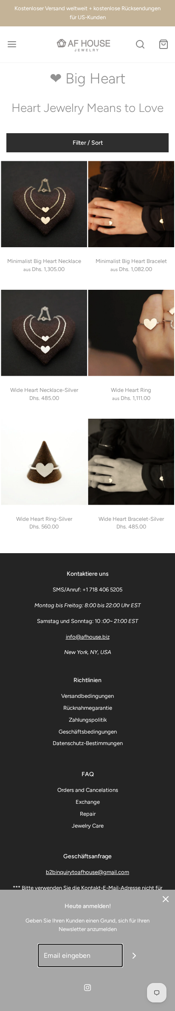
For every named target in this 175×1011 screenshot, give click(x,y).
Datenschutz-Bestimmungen (88, 743)
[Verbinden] (134, 955)
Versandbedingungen (87, 696)
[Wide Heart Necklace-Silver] (44, 333)
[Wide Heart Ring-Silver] (44, 462)
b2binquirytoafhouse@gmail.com (87, 872)
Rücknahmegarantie (87, 708)
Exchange (88, 802)
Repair (88, 814)
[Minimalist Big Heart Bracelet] (131, 204)
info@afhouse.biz (88, 637)
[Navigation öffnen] (11, 44)
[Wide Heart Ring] (131, 333)
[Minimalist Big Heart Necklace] (44, 204)
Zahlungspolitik (88, 720)
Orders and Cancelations (87, 790)
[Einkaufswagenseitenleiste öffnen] (163, 44)
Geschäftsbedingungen (88, 731)
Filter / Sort (88, 142)
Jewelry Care (88, 826)
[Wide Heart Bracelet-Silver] (131, 462)
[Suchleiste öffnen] (140, 44)
